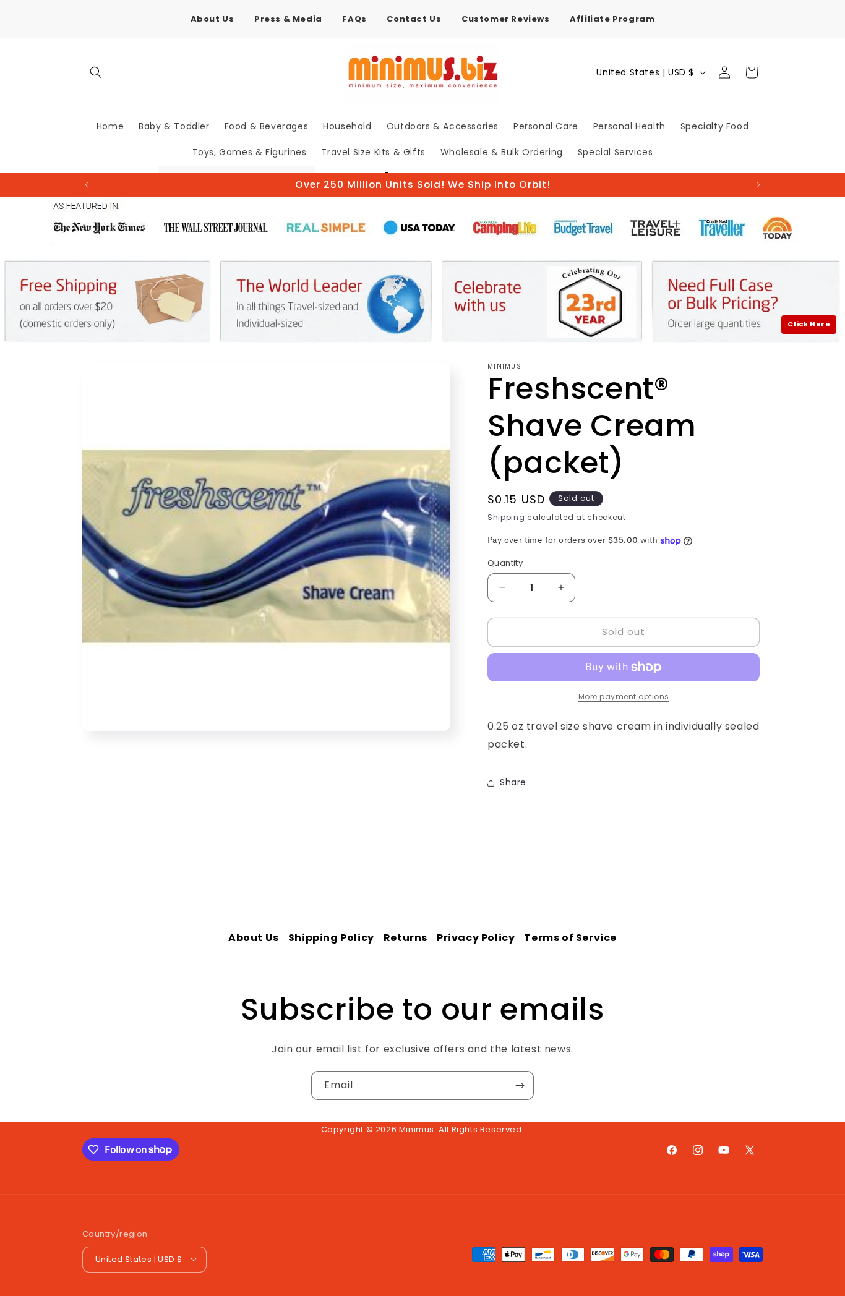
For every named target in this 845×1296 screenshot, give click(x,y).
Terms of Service (570, 938)
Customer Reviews (505, 19)
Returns (405, 938)
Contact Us (414, 19)
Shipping (506, 517)
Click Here (808, 324)
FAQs (354, 19)
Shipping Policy (331, 938)
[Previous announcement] (86, 185)
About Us (212, 19)
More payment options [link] (623, 696)
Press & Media (288, 19)
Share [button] (513, 782)
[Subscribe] (519, 1085)
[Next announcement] (758, 185)
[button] (95, 72)
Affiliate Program (612, 19)
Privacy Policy (476, 938)
